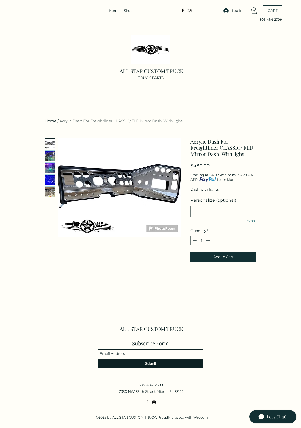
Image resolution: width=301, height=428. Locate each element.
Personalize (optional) (213, 200)
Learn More (226, 179)
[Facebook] (182, 10)
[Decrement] (194, 240)
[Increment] (208, 240)
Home (50, 121)
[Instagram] (189, 10)
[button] (254, 10)
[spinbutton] (201, 240)
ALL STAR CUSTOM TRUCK (151, 71)
